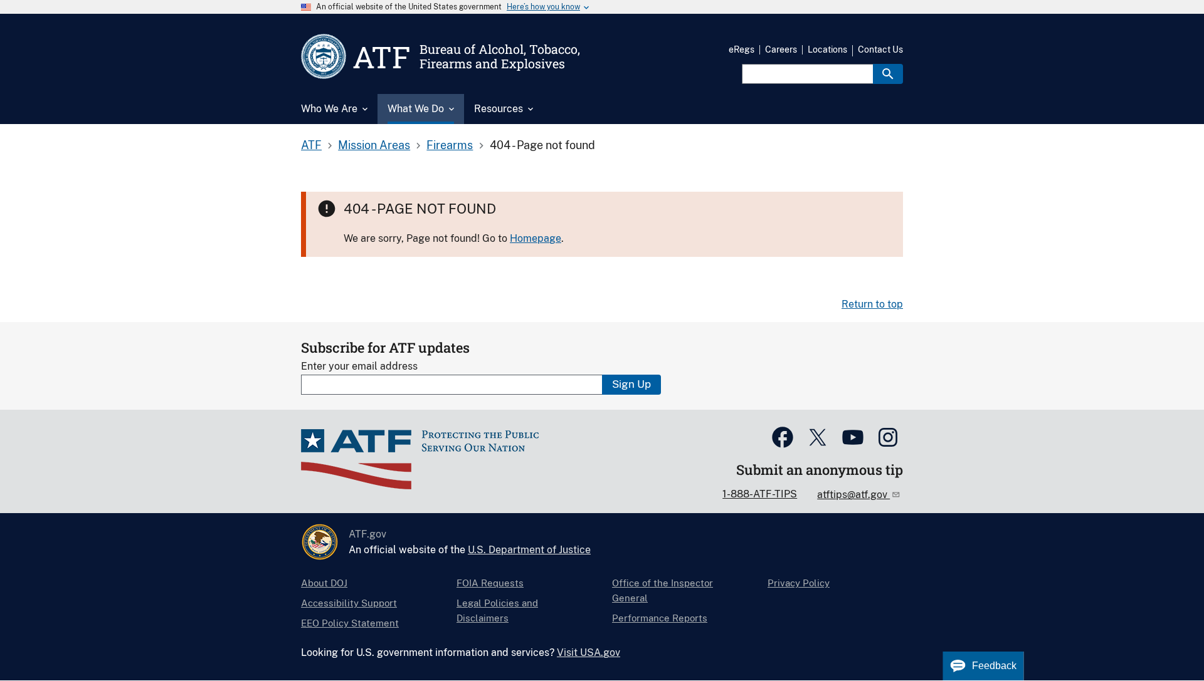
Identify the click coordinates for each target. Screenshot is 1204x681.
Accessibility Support (349, 603)
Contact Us (880, 49)
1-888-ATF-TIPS (759, 494)
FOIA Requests (490, 583)
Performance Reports (659, 618)
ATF (311, 145)
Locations (827, 49)
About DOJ (324, 583)
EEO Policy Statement (350, 623)
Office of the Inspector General (662, 590)
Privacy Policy (799, 583)
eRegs (741, 49)
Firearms (449, 145)
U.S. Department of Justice (529, 550)
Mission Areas (374, 145)
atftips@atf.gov (853, 495)
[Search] (888, 74)
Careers (781, 49)
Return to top (872, 304)
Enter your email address (359, 366)
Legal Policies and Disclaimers (497, 610)
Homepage (535, 238)
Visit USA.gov (588, 652)
